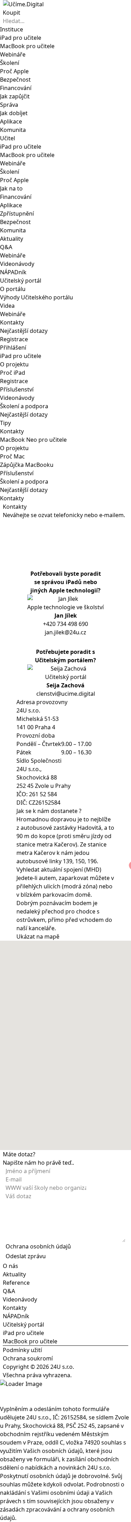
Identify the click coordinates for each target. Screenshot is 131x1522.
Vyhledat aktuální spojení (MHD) (58, 869)
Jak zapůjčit (15, 96)
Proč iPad (12, 372)
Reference (16, 1282)
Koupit (11, 12)
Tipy (5, 423)
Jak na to (11, 188)
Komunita (13, 130)
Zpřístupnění (17, 213)
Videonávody (17, 264)
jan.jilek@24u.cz (65, 632)
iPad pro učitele (20, 356)
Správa (9, 105)
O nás (10, 1266)
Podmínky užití (22, 1350)
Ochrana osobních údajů (38, 1246)
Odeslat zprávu (26, 1256)
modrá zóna (80, 886)
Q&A (6, 247)
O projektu (14, 364)
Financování (15, 88)
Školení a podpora (24, 406)
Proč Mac (12, 456)
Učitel (7, 138)
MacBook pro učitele (30, 1341)
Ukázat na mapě (37, 936)
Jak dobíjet (14, 113)
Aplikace (11, 121)
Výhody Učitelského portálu (36, 297)
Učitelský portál (20, 280)
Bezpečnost (15, 79)
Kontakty (12, 322)
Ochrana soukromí (28, 1358)
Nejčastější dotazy (24, 331)
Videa (7, 305)
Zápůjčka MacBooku (26, 465)
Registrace (14, 339)
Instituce (11, 29)
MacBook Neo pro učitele (33, 439)
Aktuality (11, 239)
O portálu (13, 289)
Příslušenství (17, 389)
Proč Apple (14, 71)
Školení (9, 63)
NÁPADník (13, 272)
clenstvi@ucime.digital (65, 693)
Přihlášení (13, 347)
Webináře (13, 255)
